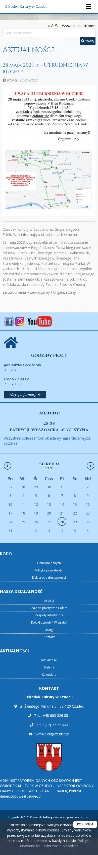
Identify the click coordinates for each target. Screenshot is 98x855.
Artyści (49, 600)
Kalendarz (49, 674)
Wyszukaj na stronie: (78, 25)
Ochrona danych (49, 563)
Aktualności (28, 50)
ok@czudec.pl (58, 734)
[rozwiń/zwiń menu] (88, 6)
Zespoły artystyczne (49, 615)
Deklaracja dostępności (49, 577)
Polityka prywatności (49, 570)
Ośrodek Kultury (26, 6)
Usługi (49, 630)
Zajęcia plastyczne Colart (49, 608)
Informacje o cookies (61, 845)
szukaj (89, 41)
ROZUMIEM (85, 824)
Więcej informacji (23, 394)
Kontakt (49, 637)
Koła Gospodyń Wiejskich (49, 622)
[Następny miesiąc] (90, 466)
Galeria (49, 667)
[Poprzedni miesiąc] (7, 466)
